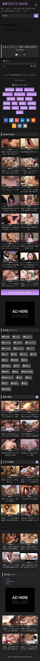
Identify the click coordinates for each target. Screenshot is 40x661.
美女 (20, 112)
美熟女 (15, 383)
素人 (29, 377)
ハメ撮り (19, 342)
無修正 (33, 103)
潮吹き (27, 365)
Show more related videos (20, 292)
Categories (10, 581)
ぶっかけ (7, 348)
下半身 (12, 98)
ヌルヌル (32, 94)
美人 (33, 107)
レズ (5, 354)
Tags (8, 584)
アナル (17, 336)
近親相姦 (7, 389)
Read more (19, 80)
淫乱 (23, 103)
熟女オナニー (8, 377)
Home (8, 579)
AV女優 (10, 89)
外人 (5, 360)
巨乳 (25, 360)
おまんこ (8, 94)
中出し (25, 354)
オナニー (30, 89)
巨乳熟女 (7, 365)
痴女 (20, 377)
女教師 (15, 360)
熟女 (7, 107)
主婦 (21, 98)
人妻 (29, 98)
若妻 (25, 383)
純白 (16, 107)
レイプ (31, 348)
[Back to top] (34, 655)
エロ (20, 89)
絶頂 (24, 107)
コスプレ (7, 342)
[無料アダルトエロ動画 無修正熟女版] (16, 4)
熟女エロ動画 (28, 371)
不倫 (14, 354)
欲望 (7, 103)
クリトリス (20, 94)
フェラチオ (31, 342)
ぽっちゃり (19, 348)
